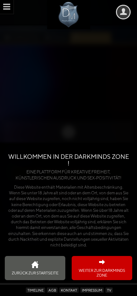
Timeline (35, 290)
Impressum (92, 290)
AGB (52, 290)
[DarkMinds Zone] (68, 14)
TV (109, 290)
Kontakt (69, 290)
